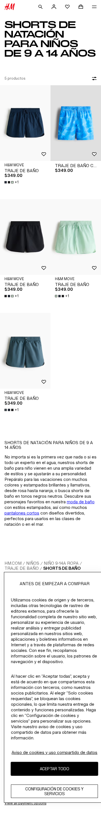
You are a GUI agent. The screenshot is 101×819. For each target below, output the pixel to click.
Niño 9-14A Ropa (61, 563)
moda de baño (81, 501)
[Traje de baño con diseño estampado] (75, 123)
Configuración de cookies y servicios (54, 791)
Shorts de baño (62, 568)
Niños (32, 563)
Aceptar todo (54, 768)
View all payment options (25, 803)
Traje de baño (21, 568)
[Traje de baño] (25, 123)
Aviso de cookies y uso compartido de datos (54, 752)
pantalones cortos (21, 513)
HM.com (13, 563)
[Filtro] (93, 78)
